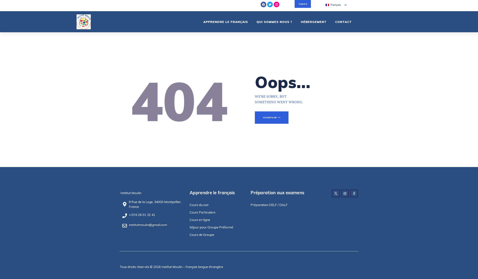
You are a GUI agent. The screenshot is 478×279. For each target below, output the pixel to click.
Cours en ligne (200, 220)
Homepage (270, 117)
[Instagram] (276, 4)
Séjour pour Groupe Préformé (211, 227)
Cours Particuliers (202, 212)
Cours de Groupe (202, 235)
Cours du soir (199, 205)
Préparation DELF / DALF (269, 205)
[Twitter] (270, 4)
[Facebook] (263, 4)
